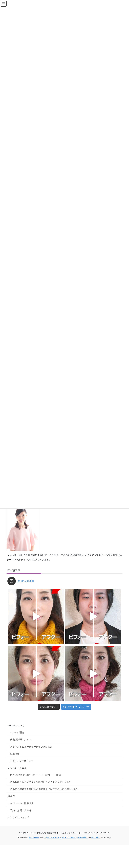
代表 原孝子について (21, 739)
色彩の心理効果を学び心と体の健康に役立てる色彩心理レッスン (44, 789)
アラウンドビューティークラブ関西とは (31, 746)
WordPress (34, 837)
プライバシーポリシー (22, 760)
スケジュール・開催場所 (21, 803)
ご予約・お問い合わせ (19, 810)
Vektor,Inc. (95, 837)
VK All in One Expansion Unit (75, 837)
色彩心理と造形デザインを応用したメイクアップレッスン (40, 782)
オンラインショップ (18, 817)
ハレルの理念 (17, 732)
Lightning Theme (51, 837)
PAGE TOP (123, 817)
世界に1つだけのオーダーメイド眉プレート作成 (35, 775)
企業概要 (14, 753)
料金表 (11, 796)
